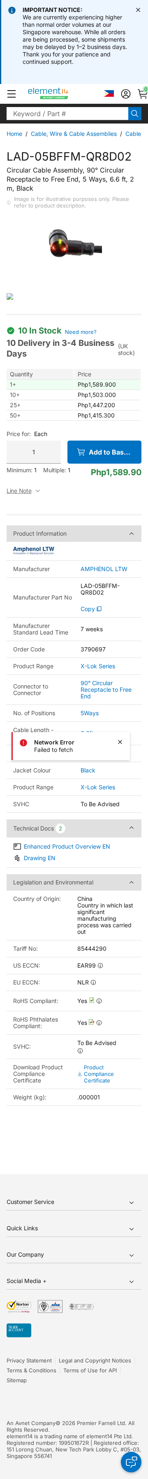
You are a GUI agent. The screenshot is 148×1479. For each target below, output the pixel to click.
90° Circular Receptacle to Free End (106, 689)
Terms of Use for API (90, 1370)
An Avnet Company (31, 1423)
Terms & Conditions (31, 1370)
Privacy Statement (29, 1360)
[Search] (134, 113)
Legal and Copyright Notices (95, 1360)
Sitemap (17, 1380)
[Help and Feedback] (131, 1462)
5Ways (90, 712)
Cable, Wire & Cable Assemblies (74, 133)
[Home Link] (63, 94)
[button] (11, 94)
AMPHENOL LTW (104, 569)
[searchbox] (67, 113)
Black (88, 770)
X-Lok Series (98, 666)
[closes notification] (138, 10)
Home (14, 133)
